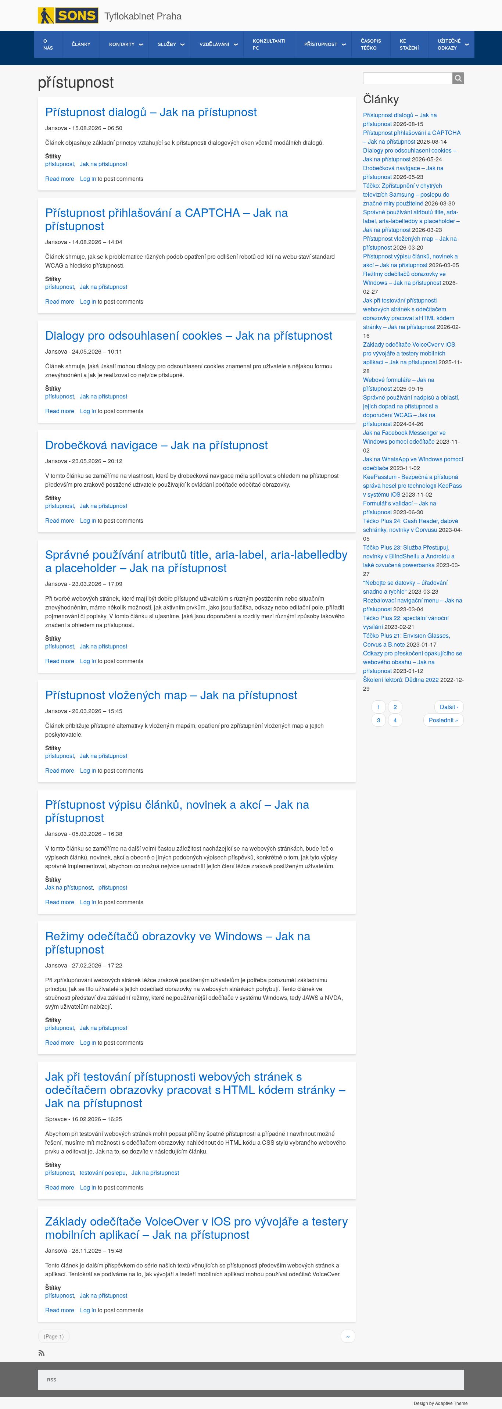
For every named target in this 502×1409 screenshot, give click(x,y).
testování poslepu (103, 1172)
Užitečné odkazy (449, 44)
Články (81, 44)
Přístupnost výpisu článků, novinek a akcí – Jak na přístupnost (410, 260)
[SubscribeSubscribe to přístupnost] (41, 1352)
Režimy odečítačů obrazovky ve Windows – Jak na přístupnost (404, 278)
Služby (167, 44)
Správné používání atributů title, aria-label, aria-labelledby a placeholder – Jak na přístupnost (411, 221)
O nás (48, 44)
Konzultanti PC (269, 44)
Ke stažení (409, 44)
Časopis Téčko (371, 44)
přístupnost (59, 164)
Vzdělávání (214, 44)
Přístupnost (320, 44)
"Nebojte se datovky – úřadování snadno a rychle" (405, 587)
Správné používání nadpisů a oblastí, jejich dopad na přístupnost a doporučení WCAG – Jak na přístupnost (411, 410)
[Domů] (71, 15)
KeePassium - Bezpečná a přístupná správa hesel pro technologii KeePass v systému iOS (412, 485)
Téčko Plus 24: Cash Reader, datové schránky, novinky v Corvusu (410, 525)
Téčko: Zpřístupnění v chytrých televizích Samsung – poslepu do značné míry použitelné (406, 194)
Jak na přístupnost (103, 164)
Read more (59, 178)
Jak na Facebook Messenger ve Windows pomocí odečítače (404, 437)
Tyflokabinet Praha (143, 15)
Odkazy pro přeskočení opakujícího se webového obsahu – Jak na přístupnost (412, 662)
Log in (88, 178)
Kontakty (122, 44)
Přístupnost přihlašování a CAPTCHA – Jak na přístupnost (412, 137)
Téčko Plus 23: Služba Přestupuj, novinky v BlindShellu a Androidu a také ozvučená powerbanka (409, 556)
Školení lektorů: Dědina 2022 (401, 679)
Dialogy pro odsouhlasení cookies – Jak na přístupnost (409, 154)
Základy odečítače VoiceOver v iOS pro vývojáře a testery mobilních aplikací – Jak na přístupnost (409, 353)
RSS (51, 1380)
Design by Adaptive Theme (441, 1403)
